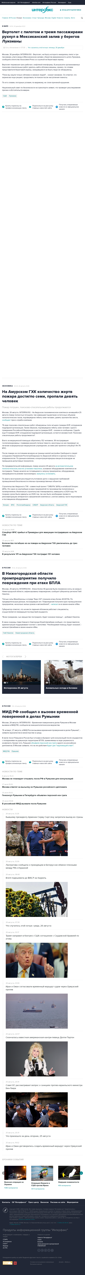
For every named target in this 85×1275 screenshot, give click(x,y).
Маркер (5, 1246)
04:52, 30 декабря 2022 (17, 26)
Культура (41, 18)
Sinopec (6, 505)
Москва (48, 18)
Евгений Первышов (10, 269)
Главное (5, 18)
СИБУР (35, 505)
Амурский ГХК (61, 505)
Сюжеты (67, 18)
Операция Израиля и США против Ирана (40, 1184)
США (5, 96)
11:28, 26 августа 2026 (19, 124)
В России (12, 18)
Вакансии (45, 1202)
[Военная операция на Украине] (15, 1179)
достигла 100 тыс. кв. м (62, 248)
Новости (60, 18)
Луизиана (12, 96)
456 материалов (64, 1186)
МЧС (12, 505)
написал (77, 212)
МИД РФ (6, 751)
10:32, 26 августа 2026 (19, 568)
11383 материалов (11, 1188)
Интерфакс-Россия (49, 2)
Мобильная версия (8, 2)
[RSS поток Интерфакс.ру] (48, 1250)
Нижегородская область (24, 633)
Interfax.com (36, 2)
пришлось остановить (46, 474)
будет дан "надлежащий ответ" (60, 746)
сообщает (6, 420)
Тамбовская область (38, 269)
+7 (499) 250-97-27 (14, 1224)
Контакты (6, 1202)
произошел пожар (74, 245)
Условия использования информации (42, 1262)
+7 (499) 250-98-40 (62, 1223)
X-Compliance (7, 1241)
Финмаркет (62, 2)
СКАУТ (5, 1244)
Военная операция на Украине (14, 1183)
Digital (53, 18)
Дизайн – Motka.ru (64, 1262)
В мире (19, 18)
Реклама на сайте (57, 1202)
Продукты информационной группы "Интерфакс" (35, 1230)
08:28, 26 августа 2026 (21, 386)
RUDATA (40, 1242)
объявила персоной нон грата (44, 743)
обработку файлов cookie (27, 1219)
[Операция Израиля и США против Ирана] (42, 1180)
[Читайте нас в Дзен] (39, 1250)
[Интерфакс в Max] (52, 1250)
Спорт (34, 18)
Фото (73, 18)
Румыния (15, 751)
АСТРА (5, 1248)
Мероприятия (72, 1202)
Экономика (27, 18)
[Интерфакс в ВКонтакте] (45, 1250)
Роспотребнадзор (23, 505)
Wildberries (24, 269)
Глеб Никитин (8, 633)
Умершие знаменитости (68, 1182)
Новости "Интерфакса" (45, 1237)
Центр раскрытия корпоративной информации (48, 1245)
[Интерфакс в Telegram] (42, 1250)
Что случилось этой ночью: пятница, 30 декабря (46, 48)
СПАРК (5, 1239)
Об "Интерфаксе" (23, 2)
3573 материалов (37, 1189)
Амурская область (47, 505)
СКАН (39, 1240)
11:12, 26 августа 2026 (19, 706)
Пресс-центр (33, 1202)
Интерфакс (42, 10)
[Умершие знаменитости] (69, 1179)
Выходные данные (36, 1264)
